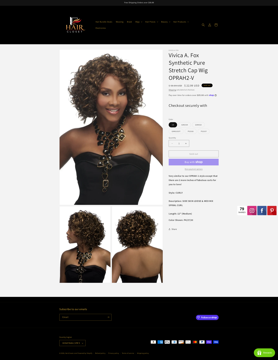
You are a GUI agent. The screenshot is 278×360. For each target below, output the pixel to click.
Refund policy (100, 353)
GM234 (186, 125)
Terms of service (128, 353)
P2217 (205, 132)
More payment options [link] (194, 169)
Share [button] (174, 229)
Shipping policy (143, 353)
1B (174, 125)
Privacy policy (113, 353)
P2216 (192, 132)
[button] (138, 22)
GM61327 (177, 132)
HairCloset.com (71, 353)
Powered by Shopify (84, 353)
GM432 (200, 125)
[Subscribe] (108, 317)
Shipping (172, 90)
